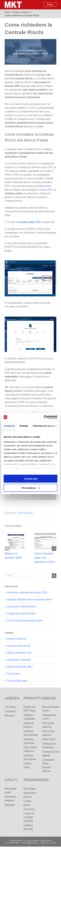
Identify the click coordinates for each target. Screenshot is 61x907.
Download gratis (10, 790)
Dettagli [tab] (24, 425)
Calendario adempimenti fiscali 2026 (27, 592)
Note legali (29, 788)
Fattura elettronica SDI (19, 652)
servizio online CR (29, 222)
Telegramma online (49, 717)
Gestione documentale (30, 733)
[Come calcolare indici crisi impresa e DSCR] (45, 533)
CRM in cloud (27, 765)
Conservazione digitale (49, 753)
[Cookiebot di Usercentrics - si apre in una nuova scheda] (43, 417)
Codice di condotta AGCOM (28, 817)
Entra (50, 4)
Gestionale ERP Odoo (29, 709)
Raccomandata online (49, 709)
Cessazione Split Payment (21, 606)
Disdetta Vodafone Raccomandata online (29, 599)
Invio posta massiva (48, 725)
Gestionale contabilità (19, 659)
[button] (7, 548)
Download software (10, 798)
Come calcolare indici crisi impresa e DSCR (44, 557)
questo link (46, 189)
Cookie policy (27, 803)
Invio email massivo (48, 733)
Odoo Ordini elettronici (30, 749)
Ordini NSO (48, 739)
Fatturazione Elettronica (49, 745)
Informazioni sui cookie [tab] (46, 425)
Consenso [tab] (9, 425)
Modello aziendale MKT (20, 666)
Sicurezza (29, 809)
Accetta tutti (30, 478)
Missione (10, 715)
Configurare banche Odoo (21, 613)
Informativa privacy (29, 795)
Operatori (10, 804)
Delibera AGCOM (28, 827)
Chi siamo (10, 707)
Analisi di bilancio (25, 513)
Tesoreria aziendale (28, 741)
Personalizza (29, 487)
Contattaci (10, 711)
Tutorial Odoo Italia (17, 680)
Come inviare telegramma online (25, 620)
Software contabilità (29, 717)
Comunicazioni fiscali (18, 645)
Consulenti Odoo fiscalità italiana (48, 765)
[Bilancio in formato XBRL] (16, 533)
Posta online (13, 673)
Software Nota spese (29, 757)
